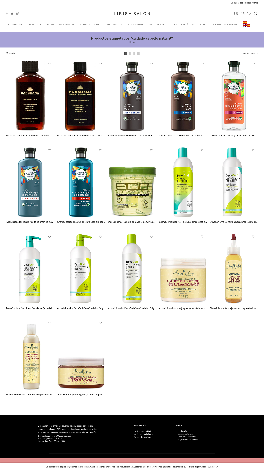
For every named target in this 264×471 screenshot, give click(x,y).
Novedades (15, 24)
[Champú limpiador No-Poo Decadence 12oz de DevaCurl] (183, 182)
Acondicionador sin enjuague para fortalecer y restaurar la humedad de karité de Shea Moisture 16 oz (183, 308)
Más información (89, 432)
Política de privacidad (142, 431)
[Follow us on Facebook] (7, 14)
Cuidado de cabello (60, 24)
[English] (245, 25)
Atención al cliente (185, 434)
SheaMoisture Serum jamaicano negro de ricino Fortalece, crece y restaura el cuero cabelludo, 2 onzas (234, 308)
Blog (203, 24)
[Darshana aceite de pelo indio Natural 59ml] (30, 96)
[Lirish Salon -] (132, 13)
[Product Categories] (236, 13)
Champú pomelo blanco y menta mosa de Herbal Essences (234, 136)
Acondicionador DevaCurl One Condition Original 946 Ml (81, 308)
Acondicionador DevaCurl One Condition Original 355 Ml (132, 308)
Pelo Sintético (184, 24)
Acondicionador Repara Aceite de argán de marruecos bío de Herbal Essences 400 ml (30, 222)
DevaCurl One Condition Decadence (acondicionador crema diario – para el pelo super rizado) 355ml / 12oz (234, 222)
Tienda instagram (225, 24)
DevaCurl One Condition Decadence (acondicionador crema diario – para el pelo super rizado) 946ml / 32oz (30, 308)
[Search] (256, 13)
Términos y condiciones (143, 434)
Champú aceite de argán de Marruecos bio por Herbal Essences (81, 222)
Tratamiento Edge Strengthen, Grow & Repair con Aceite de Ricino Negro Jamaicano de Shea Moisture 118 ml (81, 395)
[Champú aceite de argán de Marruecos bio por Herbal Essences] (81, 182)
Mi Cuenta (182, 431)
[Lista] (242, 13)
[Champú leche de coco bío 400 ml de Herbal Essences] (183, 96)
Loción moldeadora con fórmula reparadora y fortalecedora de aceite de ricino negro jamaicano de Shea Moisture (30, 395)
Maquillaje (114, 24)
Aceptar (211, 467)
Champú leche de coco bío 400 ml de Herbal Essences (183, 136)
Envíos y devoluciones (142, 437)
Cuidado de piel (90, 24)
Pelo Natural (158, 24)
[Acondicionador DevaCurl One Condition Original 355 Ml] (132, 268)
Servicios (35, 24)
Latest (252, 54)
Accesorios (135, 24)
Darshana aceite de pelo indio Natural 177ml (79, 136)
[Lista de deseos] (49, 64)
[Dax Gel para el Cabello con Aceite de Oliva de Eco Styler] (132, 182)
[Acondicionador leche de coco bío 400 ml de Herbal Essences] (132, 96)
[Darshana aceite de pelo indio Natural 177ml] (81, 96)
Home (132, 42)
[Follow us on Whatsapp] (17, 14)
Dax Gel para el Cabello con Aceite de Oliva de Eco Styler (132, 222)
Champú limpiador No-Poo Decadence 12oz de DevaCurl (183, 222)
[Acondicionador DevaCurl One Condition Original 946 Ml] (81, 268)
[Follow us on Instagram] (12, 14)
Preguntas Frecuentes (187, 437)
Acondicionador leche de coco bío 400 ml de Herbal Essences (132, 136)
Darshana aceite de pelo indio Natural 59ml (27, 136)
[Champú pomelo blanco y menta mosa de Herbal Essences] (234, 96)
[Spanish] (245, 22)
